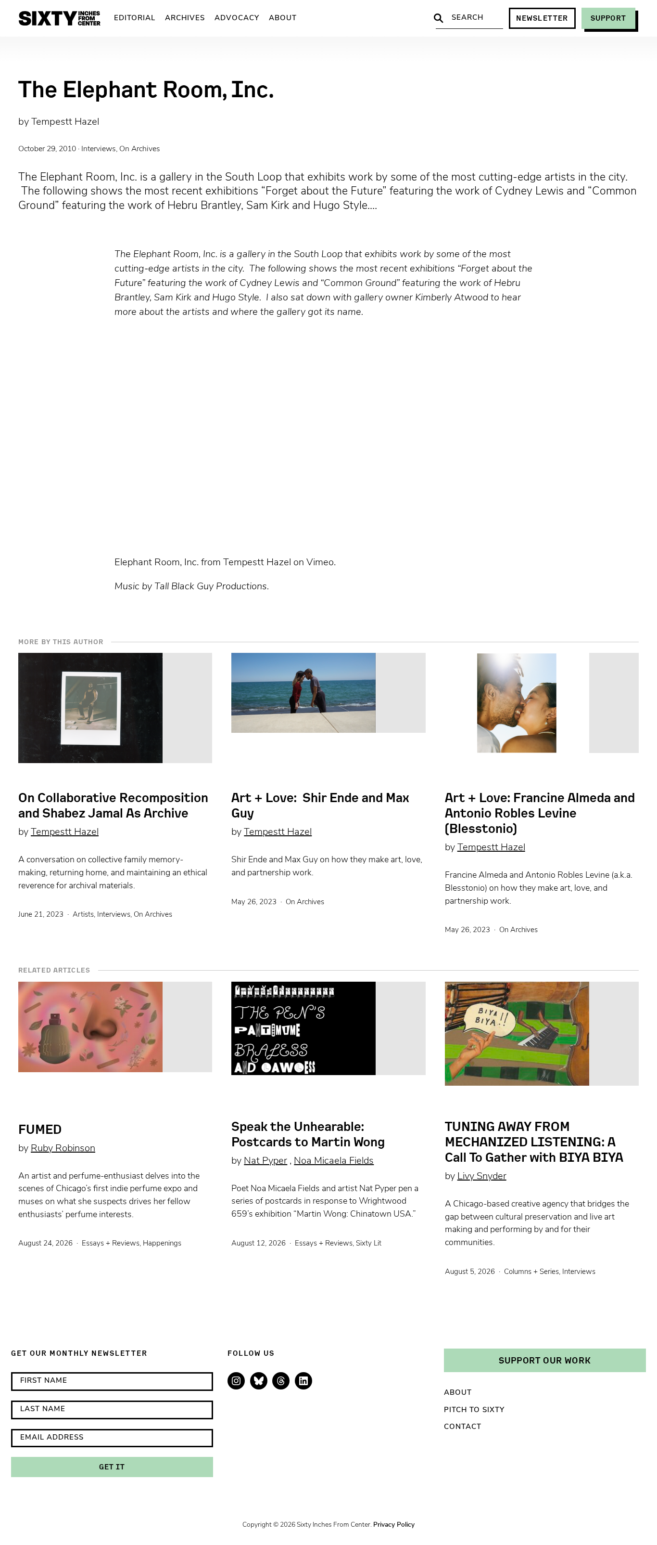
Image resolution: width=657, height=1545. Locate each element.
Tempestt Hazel (65, 122)
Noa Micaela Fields (334, 1161)
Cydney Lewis (270, 283)
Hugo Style (235, 298)
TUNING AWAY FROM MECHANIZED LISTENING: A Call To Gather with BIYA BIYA (534, 1142)
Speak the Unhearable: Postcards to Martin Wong (308, 1134)
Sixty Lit (368, 1243)
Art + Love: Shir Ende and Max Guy (320, 805)
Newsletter (542, 18)
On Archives (139, 149)
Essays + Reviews (110, 1243)
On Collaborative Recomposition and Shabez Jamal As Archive (113, 805)
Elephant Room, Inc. (156, 563)
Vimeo (320, 563)
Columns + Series (531, 1272)
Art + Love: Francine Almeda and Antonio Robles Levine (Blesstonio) (540, 813)
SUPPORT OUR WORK (545, 1360)
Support (608, 18)
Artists (83, 915)
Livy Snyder (481, 1176)
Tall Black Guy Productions (210, 587)
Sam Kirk (172, 298)
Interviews (98, 149)
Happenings (162, 1243)
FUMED (40, 1129)
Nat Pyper (265, 1161)
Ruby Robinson (63, 1149)
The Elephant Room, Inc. (167, 255)
